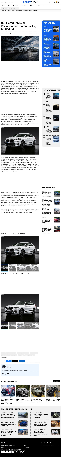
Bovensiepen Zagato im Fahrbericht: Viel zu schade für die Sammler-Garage (47, 202)
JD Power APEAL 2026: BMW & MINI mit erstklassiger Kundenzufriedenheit (7, 401)
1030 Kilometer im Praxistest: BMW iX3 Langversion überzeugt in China (40, 433)
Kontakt (14, 445)
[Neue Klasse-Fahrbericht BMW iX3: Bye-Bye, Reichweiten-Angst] (56, 29)
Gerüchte (39, 5)
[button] (38, 250)
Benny (9, 33)
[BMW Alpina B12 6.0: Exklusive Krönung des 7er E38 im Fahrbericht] (57, 194)
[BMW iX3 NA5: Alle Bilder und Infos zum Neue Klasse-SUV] (56, 38)
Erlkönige (31, 5)
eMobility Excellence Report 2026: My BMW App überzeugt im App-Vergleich (9, 433)
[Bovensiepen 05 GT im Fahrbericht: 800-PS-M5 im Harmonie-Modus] (57, 220)
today (30, 2)
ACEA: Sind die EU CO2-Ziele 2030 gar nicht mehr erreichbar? (48, 141)
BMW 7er (44, 191)
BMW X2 (13, 10)
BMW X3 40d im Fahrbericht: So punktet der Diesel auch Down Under (46, 211)
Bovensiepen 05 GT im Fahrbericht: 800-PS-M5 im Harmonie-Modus (47, 220)
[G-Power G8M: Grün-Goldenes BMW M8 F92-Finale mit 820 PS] (56, 118)
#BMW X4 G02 (21, 355)
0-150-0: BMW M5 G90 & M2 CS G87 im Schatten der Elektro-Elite (9, 424)
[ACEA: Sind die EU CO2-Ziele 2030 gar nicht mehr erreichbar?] (56, 139)
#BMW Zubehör (4, 357)
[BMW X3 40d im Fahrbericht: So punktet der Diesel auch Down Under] (57, 211)
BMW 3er (45, 59)
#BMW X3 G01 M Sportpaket (12, 355)
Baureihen (15, 5)
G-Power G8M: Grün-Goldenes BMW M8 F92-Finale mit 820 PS (48, 120)
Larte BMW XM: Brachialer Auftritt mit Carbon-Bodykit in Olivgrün (41, 416)
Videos (45, 5)
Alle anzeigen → (56, 381)
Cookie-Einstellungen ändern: (6, 449)
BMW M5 (44, 217)
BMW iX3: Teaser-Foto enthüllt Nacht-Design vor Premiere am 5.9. (49, 109)
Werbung (2, 2)
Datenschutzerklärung (16, 449)
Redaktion (49, 196)
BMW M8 (47, 116)
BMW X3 (44, 208)
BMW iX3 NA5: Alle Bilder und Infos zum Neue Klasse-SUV (47, 38)
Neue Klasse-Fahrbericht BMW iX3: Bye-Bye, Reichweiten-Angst (47, 30)
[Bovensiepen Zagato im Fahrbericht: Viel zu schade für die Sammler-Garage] (57, 202)
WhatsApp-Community (10, 2)
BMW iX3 (45, 26)
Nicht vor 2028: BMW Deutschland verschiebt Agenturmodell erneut (40, 424)
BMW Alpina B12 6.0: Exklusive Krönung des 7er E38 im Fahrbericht (47, 194)
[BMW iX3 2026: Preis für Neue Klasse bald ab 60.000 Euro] (56, 46)
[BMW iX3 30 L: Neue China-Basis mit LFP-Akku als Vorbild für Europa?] (56, 129)
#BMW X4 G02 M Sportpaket (29, 355)
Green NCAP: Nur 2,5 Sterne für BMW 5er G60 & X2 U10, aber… (53, 401)
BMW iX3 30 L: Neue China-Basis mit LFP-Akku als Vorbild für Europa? (49, 131)
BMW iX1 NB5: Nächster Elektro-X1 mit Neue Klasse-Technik (47, 54)
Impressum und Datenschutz (6, 445)
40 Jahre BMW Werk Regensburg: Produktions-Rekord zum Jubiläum (37, 401)
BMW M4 (44, 199)
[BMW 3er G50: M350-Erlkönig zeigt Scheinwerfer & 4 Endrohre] (56, 62)
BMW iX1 (45, 51)
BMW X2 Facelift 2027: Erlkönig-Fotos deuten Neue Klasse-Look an (23, 401)
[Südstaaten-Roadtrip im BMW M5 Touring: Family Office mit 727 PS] (57, 229)
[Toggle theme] (57, 2)
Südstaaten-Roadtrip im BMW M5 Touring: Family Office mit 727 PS (47, 230)
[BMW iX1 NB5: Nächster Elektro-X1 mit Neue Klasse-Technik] (56, 54)
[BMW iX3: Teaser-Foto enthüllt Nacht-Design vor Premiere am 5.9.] (56, 107)
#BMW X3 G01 (4, 355)
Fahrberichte (24, 5)
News (9, 5)
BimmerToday (3, 10)
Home (3, 5)
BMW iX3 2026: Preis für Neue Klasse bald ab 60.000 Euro (47, 46)
